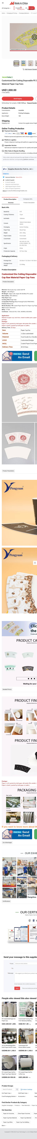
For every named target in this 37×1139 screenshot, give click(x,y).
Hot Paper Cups (6, 1093)
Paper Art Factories (8, 1113)
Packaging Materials (24, 13)
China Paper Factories (24, 1113)
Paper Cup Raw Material (10, 1118)
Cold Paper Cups (22, 1093)
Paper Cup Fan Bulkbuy (22, 1122)
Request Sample (32, 103)
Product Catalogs (27, 1089)
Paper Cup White (7, 1122)
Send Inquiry (18, 98)
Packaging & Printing (12, 13)
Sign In (4, 191)
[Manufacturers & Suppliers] (19, 3)
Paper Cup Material (25, 1118)
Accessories (21, 1096)
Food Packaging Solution (9, 1096)
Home (3, 13)
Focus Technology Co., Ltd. (22, 1132)
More (3, 1125)
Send (17, 988)
